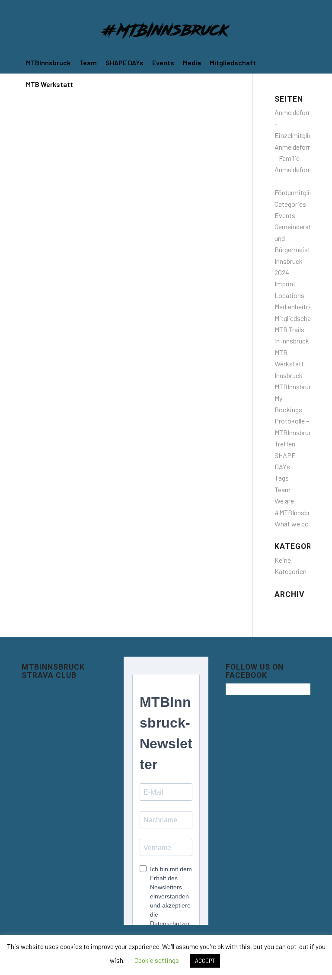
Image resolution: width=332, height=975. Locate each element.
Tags (282, 478)
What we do (292, 524)
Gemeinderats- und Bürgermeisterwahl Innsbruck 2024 (302, 249)
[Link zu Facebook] (290, 6)
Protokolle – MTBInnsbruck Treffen (295, 432)
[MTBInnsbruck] (166, 32)
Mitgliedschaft (295, 318)
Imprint (285, 283)
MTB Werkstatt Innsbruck (289, 363)
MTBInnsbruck (295, 386)
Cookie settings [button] (156, 960)
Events (285, 215)
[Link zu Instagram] (303, 6)
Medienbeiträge (297, 306)
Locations (289, 295)
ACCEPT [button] (205, 960)
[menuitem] (48, 63)
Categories (290, 204)
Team (282, 489)
